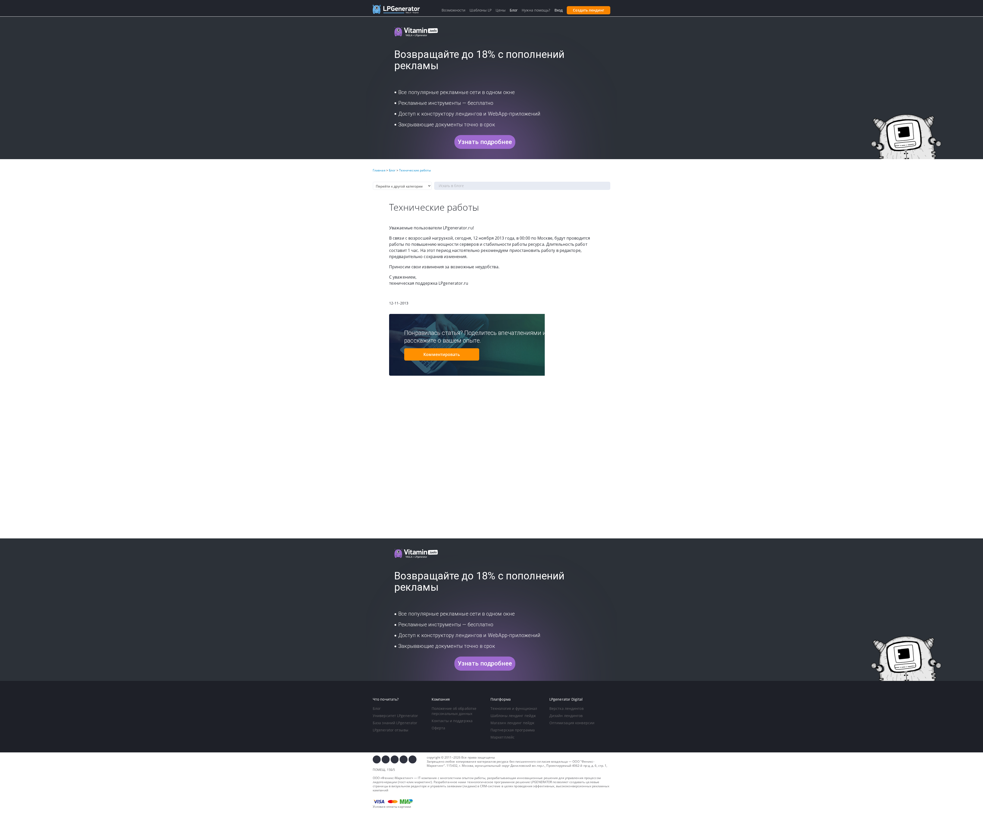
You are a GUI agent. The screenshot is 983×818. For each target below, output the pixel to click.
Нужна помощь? (536, 10)
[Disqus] (491, 467)
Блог (377, 708)
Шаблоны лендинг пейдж (513, 715)
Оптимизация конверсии (571, 722)
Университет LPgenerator (395, 715)
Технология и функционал (513, 708)
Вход (558, 10)
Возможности (453, 10)
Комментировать (441, 354)
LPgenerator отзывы (390, 730)
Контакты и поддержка (452, 720)
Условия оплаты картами (392, 806)
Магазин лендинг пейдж (512, 722)
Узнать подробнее (485, 142)
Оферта (438, 727)
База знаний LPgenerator (395, 722)
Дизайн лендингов (566, 715)
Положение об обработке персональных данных (454, 711)
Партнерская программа (512, 730)
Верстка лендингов (566, 708)
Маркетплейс (502, 737)
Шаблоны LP (480, 10)
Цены (500, 10)
